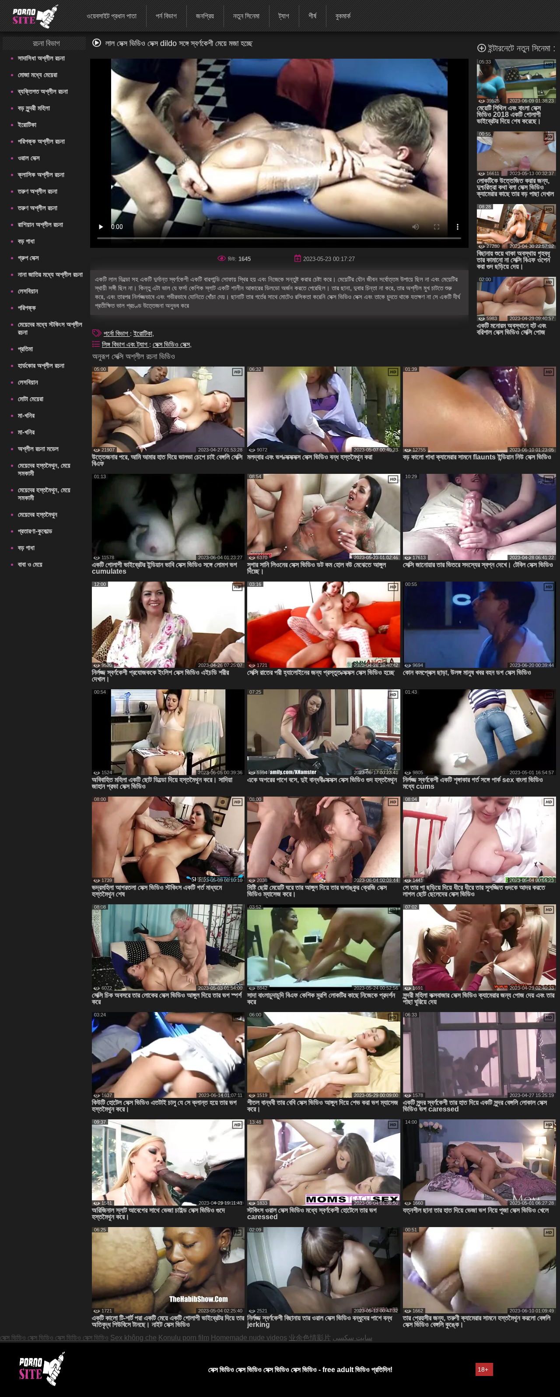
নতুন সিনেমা (246, 16)
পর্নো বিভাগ (117, 333)
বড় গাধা (26, 241)
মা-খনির (26, 415)
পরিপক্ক (27, 307)
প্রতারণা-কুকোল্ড (35, 531)
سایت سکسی (352, 1337)
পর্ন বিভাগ (166, 16)
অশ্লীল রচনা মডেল (38, 448)
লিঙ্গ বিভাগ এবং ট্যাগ (125, 344)
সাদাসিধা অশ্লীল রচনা (41, 58)
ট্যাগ (284, 16)
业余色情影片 (310, 1337)
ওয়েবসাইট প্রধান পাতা (111, 16)
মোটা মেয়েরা (30, 398)
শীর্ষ (312, 16)
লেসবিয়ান (28, 291)
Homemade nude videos (249, 1337)
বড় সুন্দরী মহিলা (34, 108)
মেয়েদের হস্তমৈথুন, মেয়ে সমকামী (44, 469)
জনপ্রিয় (205, 16)
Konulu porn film (183, 1337)
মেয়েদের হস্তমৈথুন (37, 514)
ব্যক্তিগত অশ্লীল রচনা (43, 91)
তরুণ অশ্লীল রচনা (37, 191)
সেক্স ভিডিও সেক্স (171, 344)
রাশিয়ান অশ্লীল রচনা (40, 224)
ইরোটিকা (27, 124)
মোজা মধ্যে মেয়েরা (37, 74)
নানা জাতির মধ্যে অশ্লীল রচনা (50, 274)
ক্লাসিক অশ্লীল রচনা (41, 174)
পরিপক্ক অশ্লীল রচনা (41, 141)
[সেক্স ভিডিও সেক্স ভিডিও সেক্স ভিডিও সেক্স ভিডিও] (30, 15)
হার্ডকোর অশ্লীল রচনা (41, 365)
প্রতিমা (25, 349)
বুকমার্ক (343, 16)
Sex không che (133, 1337)
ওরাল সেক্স (29, 158)
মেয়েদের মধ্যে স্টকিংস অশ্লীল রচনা (50, 328)
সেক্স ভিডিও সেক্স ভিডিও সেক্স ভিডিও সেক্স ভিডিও (54, 1337)
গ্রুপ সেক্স (28, 257)
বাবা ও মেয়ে (30, 564)
